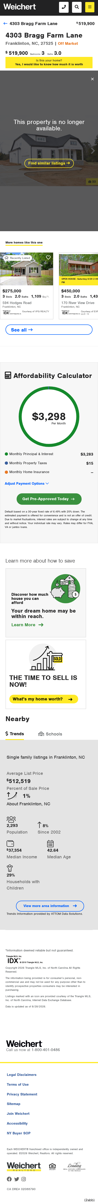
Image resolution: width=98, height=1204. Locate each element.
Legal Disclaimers (21, 1074)
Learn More (27, 625)
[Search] (77, 7)
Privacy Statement (22, 1094)
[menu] (90, 7)
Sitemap (13, 1104)
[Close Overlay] (92, 79)
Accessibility (17, 1123)
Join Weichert (18, 1113)
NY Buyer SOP (19, 1133)
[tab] (14, 735)
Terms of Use (18, 1084)
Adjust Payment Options (24, 483)
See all (19, 330)
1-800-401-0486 (45, 1049)
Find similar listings (47, 163)
